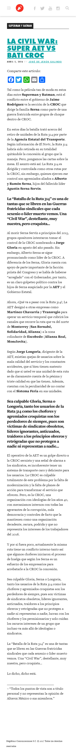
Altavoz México (20, 8)
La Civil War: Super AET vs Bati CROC (32, 48)
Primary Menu (9, 8)
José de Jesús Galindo (45, 61)
